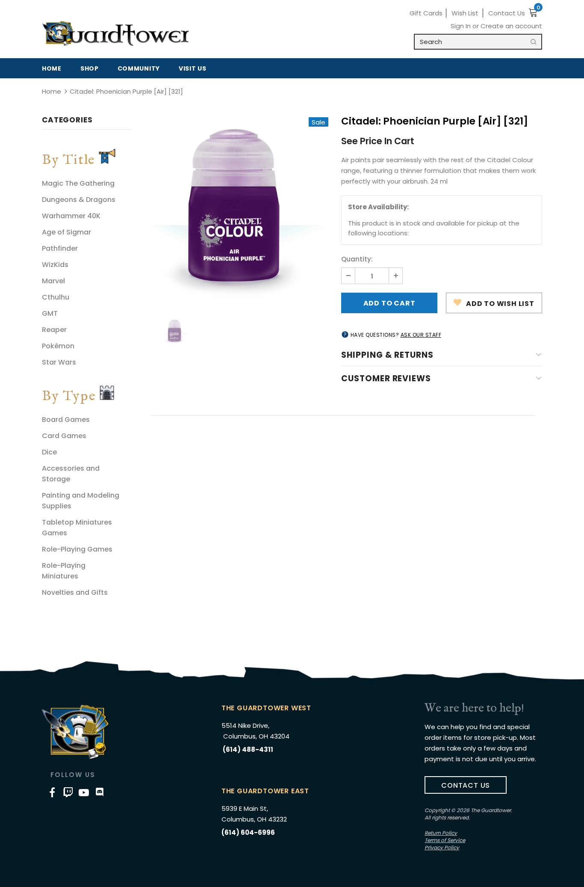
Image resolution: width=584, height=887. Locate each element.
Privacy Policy (442, 847)
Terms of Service (445, 840)
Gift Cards (426, 13)
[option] (236, 209)
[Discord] (99, 792)
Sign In (461, 25)
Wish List (464, 13)
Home (51, 91)
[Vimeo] (68, 792)
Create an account (511, 25)
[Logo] (115, 34)
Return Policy (441, 833)
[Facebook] (52, 792)
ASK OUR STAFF (421, 334)
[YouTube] (83, 792)
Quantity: (357, 259)
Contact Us (506, 13)
